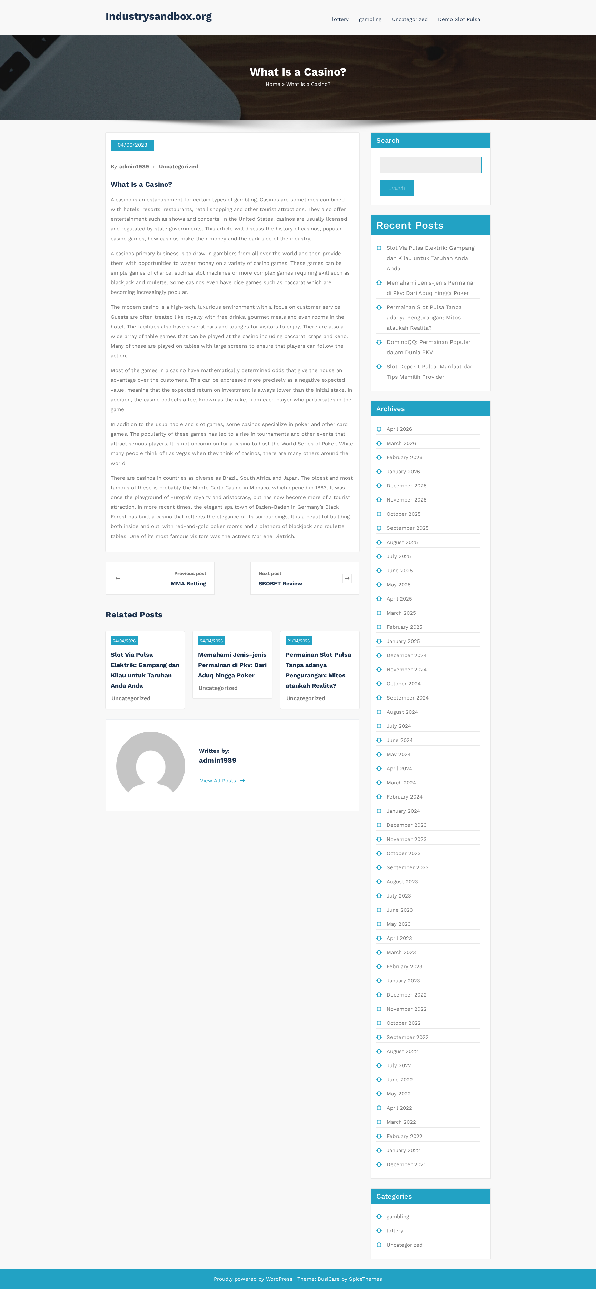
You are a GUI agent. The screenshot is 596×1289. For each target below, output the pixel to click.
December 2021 (406, 1164)
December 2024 (407, 655)
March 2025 (401, 613)
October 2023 (404, 853)
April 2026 (399, 429)
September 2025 (408, 528)
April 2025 (399, 599)
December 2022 (407, 995)
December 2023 (407, 825)
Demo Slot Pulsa (459, 19)
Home (273, 84)
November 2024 (407, 669)
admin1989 (134, 166)
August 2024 (402, 712)
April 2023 (399, 938)
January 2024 (403, 811)
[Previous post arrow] (139, 578)
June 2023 (400, 910)
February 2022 (405, 1136)
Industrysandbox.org (159, 16)
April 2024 (399, 768)
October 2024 (404, 684)
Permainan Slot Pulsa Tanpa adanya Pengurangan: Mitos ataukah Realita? (424, 317)
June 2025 (400, 570)
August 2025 (402, 542)
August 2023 (402, 882)
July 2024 (399, 726)
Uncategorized (410, 19)
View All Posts (219, 780)
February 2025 (405, 627)
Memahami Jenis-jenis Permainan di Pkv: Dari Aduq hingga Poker (232, 665)
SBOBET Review (280, 583)
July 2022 (399, 1065)
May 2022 (399, 1094)
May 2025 (399, 585)
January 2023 (403, 981)
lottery (340, 19)
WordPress (279, 1279)
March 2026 (401, 443)
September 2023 (408, 867)
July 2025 (399, 556)
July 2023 (399, 896)
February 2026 (405, 457)
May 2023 (399, 924)
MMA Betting (188, 583)
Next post (270, 573)
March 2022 (401, 1122)
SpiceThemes (364, 1279)
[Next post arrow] (347, 578)
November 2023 (407, 839)
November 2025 (407, 500)
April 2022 (399, 1108)
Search (387, 140)
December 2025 (407, 486)
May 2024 (399, 754)
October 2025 (404, 514)
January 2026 (403, 471)
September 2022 (408, 1037)
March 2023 (401, 952)
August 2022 (402, 1051)
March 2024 (401, 783)
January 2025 (403, 641)
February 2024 (405, 797)
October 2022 (404, 1023)
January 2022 (403, 1150)
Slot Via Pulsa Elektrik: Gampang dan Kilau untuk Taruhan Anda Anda (431, 258)
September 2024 (408, 698)
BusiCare (329, 1279)
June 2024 (400, 740)
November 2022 (407, 1009)
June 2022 (400, 1080)
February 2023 (405, 966)
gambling (370, 19)
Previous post (190, 573)
